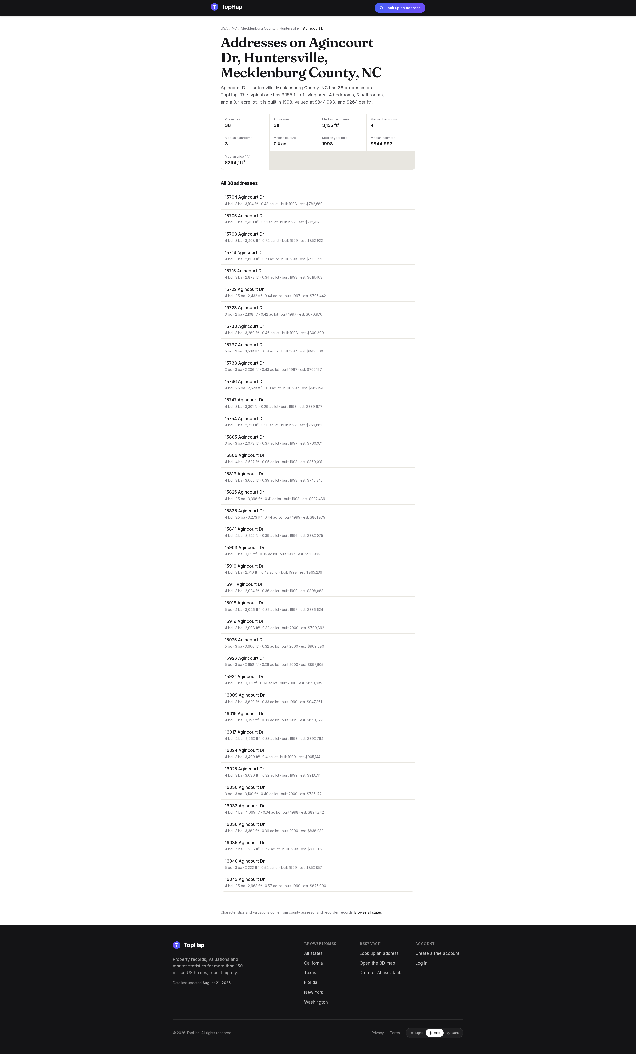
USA (224, 28)
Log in (421, 963)
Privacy (378, 1033)
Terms (395, 1033)
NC (234, 28)
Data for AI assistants (381, 972)
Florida (310, 982)
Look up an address (403, 8)
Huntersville (289, 28)
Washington (316, 1002)
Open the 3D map (377, 963)
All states (313, 953)
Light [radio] (419, 1033)
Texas (310, 972)
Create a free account (437, 953)
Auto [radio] (437, 1033)
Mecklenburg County (258, 28)
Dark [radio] (455, 1033)
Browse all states (368, 912)
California (313, 963)
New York (313, 992)
